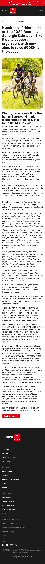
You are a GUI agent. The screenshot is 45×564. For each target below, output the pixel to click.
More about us (8, 506)
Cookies (5, 536)
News (4, 484)
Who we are (7, 498)
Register (5, 453)
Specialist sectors (9, 457)
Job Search (7, 449)
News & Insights (8, 510)
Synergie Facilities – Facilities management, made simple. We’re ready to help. (22, 3)
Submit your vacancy (10, 479)
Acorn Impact (7, 471)
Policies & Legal (8, 532)
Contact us (6, 514)
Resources (6, 461)
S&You (4, 488)
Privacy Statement (9, 524)
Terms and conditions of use (13, 528)
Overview (6, 475)
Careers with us (8, 502)
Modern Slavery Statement (13, 519)
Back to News (9, 416)
